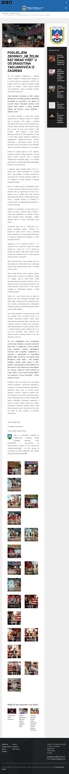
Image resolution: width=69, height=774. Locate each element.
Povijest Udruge (6, 746)
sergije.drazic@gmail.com (58, 759)
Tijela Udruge (15, 749)
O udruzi (14, 744)
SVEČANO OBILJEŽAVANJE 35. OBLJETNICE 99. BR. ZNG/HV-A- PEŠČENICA (61, 91)
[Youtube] (10, 2)
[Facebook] (3, 2)
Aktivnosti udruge (15, 13)
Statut (4, 749)
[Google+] (6, 2)
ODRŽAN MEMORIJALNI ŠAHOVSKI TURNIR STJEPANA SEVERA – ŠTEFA (22, 721)
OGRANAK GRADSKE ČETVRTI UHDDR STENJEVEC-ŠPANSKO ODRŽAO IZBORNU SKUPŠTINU (33, 723)
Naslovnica (5, 13)
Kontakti (4, 751)
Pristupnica (15, 746)
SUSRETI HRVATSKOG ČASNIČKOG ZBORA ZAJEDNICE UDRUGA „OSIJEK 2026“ (61, 75)
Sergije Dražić (17, 40)
